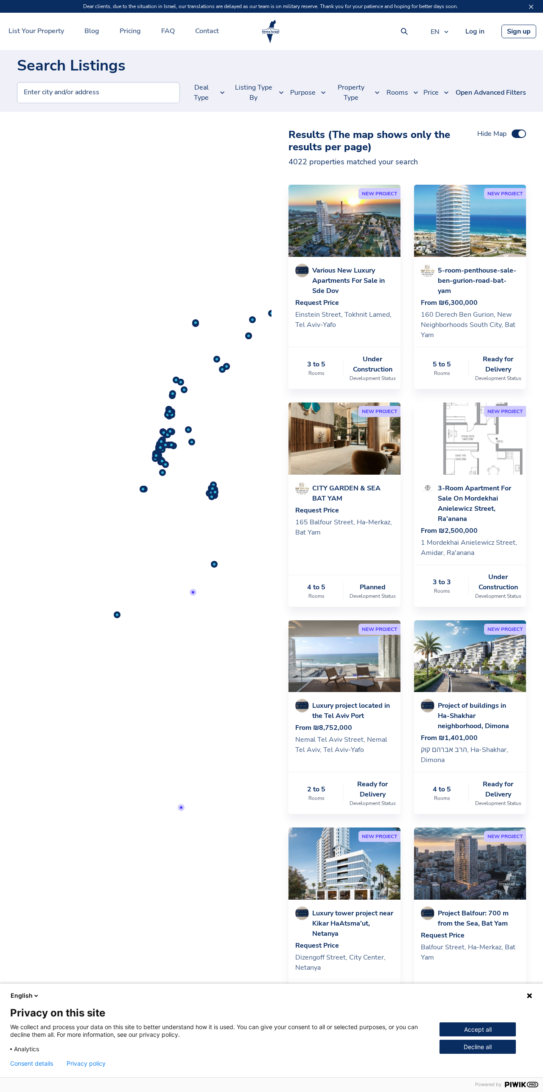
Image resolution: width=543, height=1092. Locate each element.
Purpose (304, 92)
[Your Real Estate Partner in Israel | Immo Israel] (270, 31)
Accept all (478, 1029)
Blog (91, 31)
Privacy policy (86, 1063)
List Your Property (36, 31)
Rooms (398, 92)
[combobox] (24, 92)
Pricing (130, 31)
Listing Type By (253, 92)
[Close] (531, 7)
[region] (136, 602)
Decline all (478, 1046)
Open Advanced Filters (491, 92)
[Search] (404, 31)
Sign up (519, 31)
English (22, 995)
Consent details (31, 1063)
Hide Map (492, 133)
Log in (474, 31)
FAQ (168, 31)
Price (431, 92)
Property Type (351, 92)
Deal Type (201, 92)
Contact (207, 31)
